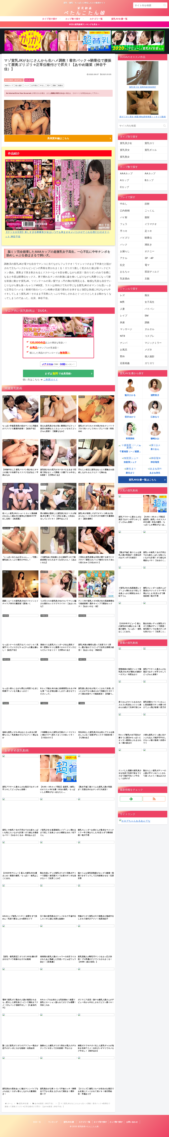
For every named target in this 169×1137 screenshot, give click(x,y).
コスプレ (149, 336)
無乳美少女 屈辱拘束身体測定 (142, 87)
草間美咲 (130, 438)
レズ (122, 295)
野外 (122, 356)
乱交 (122, 265)
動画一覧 (37, 1122)
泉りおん (155, 449)
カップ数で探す (116, 1122)
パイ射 (123, 217)
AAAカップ (9, 85)
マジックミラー (153, 342)
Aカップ (124, 180)
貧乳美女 (125, 149)
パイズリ (125, 237)
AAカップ (150, 173)
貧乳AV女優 (69, 1122)
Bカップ (149, 180)
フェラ (123, 224)
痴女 (147, 295)
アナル (123, 258)
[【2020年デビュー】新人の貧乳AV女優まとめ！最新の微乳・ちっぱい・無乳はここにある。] (137, 41)
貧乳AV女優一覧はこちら (142, 479)
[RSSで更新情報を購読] (154, 798)
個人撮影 (18, 85)
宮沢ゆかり (130, 416)
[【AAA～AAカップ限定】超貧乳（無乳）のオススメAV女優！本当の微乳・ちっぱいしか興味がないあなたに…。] (84, 41)
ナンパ (123, 342)
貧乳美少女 (29, 80)
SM (147, 315)
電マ (48, 85)
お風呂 (123, 349)
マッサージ (126, 329)
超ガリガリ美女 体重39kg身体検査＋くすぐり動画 (142, 116)
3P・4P (149, 258)
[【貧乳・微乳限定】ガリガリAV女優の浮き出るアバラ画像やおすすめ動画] (30, 41)
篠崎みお (155, 438)
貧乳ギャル (151, 149)
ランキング (53, 1122)
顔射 (147, 203)
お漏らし (125, 251)
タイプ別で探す (100, 1122)
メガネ (148, 349)
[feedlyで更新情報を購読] (131, 798)
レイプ (123, 315)
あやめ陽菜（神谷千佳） (14, 80)
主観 (147, 278)
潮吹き (148, 244)
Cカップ (124, 187)
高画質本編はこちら (58, 138)
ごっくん (149, 210)
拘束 (122, 322)
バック (26, 85)
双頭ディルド (152, 271)
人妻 (122, 308)
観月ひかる (130, 395)
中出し (42, 85)
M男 (122, 302)
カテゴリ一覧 (84, 1122)
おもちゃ (125, 271)
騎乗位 (60, 85)
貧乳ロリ (149, 143)
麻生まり (130, 472)
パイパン (149, 308)
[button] (164, 5)
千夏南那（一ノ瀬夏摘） (131, 451)
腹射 (147, 217)
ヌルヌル (149, 329)
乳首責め (125, 278)
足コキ (148, 231)
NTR (122, 336)
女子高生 (34, 85)
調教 (54, 85)
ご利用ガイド (50, 379)
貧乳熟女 (125, 156)
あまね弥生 (155, 472)
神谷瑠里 (155, 462)
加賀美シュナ (130, 462)
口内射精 (125, 210)
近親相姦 (125, 363)
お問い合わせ (132, 1122)
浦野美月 (155, 395)
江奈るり (155, 416)
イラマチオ (151, 224)
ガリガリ (149, 363)
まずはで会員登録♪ (58, 373)
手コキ (123, 231)
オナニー (149, 251)
